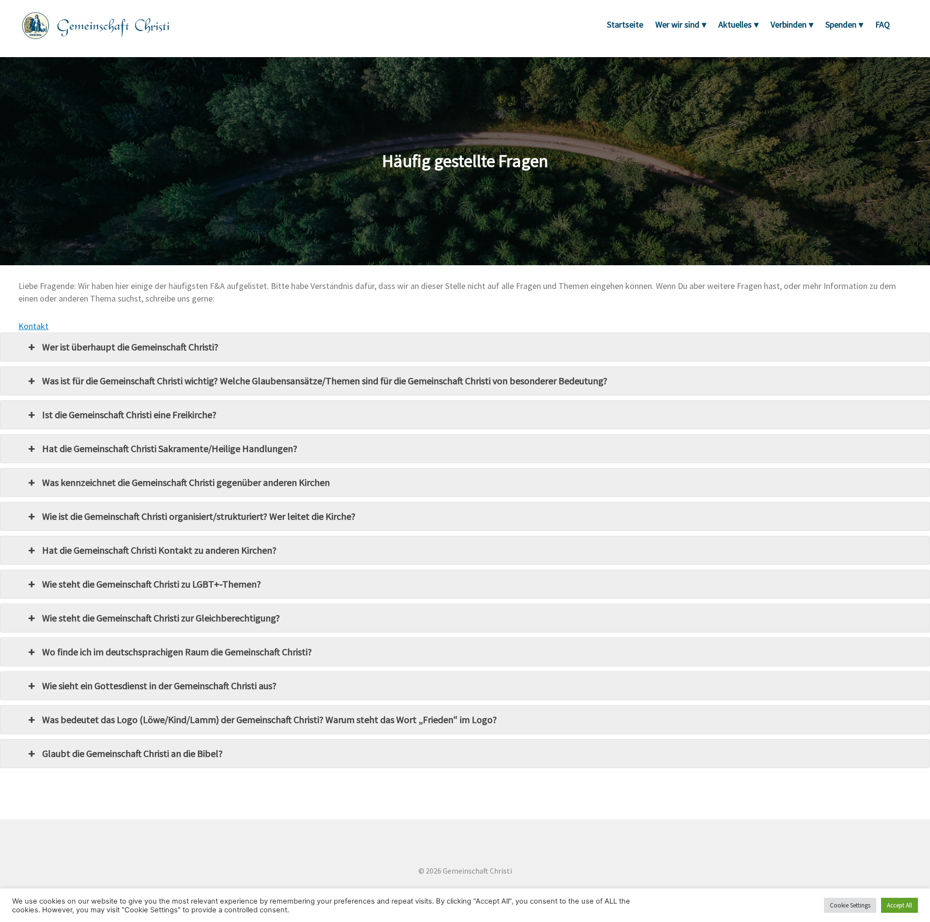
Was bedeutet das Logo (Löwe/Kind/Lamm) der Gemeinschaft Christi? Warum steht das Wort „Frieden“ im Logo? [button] (269, 719)
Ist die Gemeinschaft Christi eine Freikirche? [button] (129, 414)
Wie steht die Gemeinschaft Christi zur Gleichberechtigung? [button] (161, 618)
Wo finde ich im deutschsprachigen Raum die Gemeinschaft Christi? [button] (177, 652)
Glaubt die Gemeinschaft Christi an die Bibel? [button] (132, 753)
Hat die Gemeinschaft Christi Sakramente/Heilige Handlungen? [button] (169, 448)
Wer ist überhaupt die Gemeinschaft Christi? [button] (130, 347)
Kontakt (33, 326)
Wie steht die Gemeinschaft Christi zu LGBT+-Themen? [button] (151, 584)
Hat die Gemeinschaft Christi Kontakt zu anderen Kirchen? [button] (159, 550)
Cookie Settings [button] (850, 905)
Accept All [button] (899, 905)
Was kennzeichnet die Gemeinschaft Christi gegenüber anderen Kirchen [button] (186, 482)
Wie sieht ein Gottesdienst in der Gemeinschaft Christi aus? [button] (159, 686)
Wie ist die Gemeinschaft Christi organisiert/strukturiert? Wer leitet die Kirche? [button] (199, 516)
